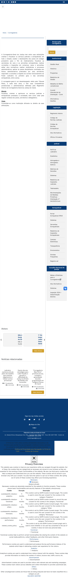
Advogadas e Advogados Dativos (54, 163)
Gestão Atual (54, 64)
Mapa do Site (35, 424)
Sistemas (53, 175)
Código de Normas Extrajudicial (54, 126)
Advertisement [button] (34, 557)
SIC (64, 2)
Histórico (53, 69)
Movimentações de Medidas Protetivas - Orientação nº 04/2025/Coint (55, 197)
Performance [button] (34, 539)
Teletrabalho (54, 188)
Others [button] (34, 567)
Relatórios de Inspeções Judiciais (54, 182)
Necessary (34, 482)
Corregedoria (12, 33)
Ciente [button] (26, 453)
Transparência (55, 246)
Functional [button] (34, 530)
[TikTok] (44, 419)
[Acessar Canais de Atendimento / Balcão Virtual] (63, 571)
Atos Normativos (56, 133)
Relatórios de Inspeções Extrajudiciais (54, 233)
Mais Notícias (37, 392)
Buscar (52, 52)
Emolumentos (54, 250)
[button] (2, 2)
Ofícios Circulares (56, 137)
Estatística (53, 156)
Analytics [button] (34, 548)
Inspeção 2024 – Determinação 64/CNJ (55, 295)
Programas (54, 73)
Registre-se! (54, 261)
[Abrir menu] (3, 6)
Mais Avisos (38, 351)
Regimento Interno (56, 113)
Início (4, 33)
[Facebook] (39, 419)
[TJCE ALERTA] (34, 19)
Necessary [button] (34, 480)
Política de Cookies (31, 451)
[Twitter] (34, 419)
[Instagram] (24, 419)
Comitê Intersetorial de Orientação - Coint (56, 92)
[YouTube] (29, 419)
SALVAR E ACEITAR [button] (34, 576)
